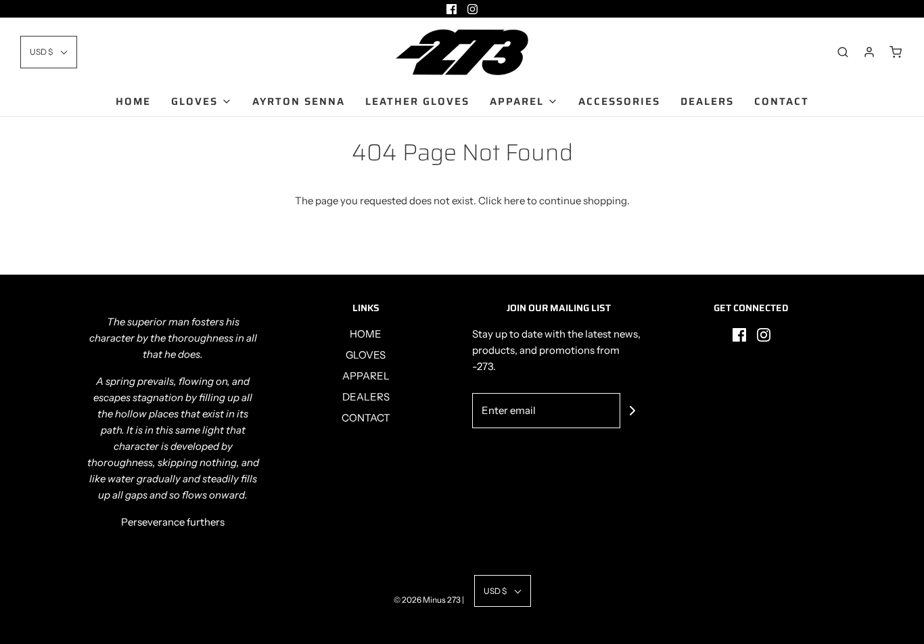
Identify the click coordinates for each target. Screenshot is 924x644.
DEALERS (366, 396)
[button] (48, 52)
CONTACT (366, 417)
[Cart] (895, 52)
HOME (366, 333)
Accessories (619, 101)
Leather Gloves (417, 101)
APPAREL (366, 375)
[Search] (843, 52)
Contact (781, 101)
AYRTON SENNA (298, 101)
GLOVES (366, 354)
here (514, 200)
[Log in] (869, 52)
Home (133, 101)
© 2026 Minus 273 (427, 600)
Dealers (707, 101)
